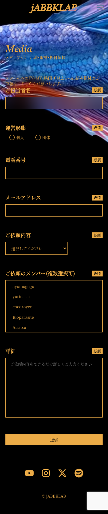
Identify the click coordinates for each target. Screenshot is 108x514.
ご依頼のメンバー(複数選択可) (53, 273)
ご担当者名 (53, 90)
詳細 (53, 351)
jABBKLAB (54, 8)
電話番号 (53, 159)
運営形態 (53, 127)
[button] (100, 7)
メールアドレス (53, 197)
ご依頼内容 (53, 235)
